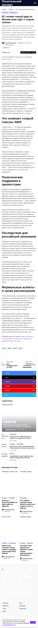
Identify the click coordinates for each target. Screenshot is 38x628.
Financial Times (6, 59)
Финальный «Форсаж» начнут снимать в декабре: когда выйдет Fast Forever (9, 549)
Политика (5, 603)
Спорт (4, 608)
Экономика (22, 606)
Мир (20, 603)
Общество (6, 606)
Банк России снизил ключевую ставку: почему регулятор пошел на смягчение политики (22, 447)
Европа (9, 348)
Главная (4, 9)
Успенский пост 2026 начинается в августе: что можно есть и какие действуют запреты (21, 437)
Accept (33, 622)
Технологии (22, 608)
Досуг (4, 611)
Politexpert (18, 57)
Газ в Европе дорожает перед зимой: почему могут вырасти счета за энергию (27, 504)
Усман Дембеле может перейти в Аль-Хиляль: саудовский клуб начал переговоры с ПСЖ (22, 457)
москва (15, 348)
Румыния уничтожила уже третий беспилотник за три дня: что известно (17, 426)
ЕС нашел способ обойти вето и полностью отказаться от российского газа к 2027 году (17, 339)
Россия (20, 348)
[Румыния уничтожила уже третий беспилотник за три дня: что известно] (19, 418)
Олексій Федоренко (10, 43)
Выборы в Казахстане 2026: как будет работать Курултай (9, 503)
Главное (11, 9)
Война (4, 348)
